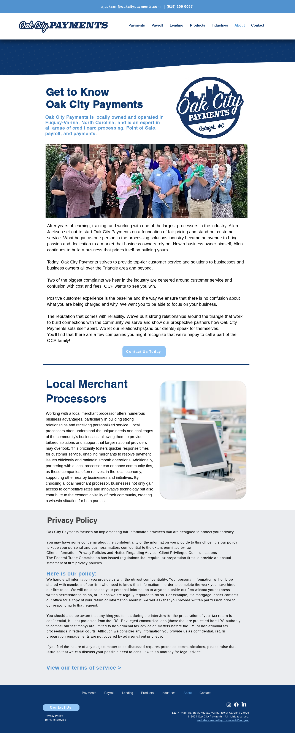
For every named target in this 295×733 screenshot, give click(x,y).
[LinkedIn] (244, 705)
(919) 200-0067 (180, 6)
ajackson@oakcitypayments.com (130, 6)
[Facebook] (236, 705)
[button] (197, 25)
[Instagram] (229, 705)
